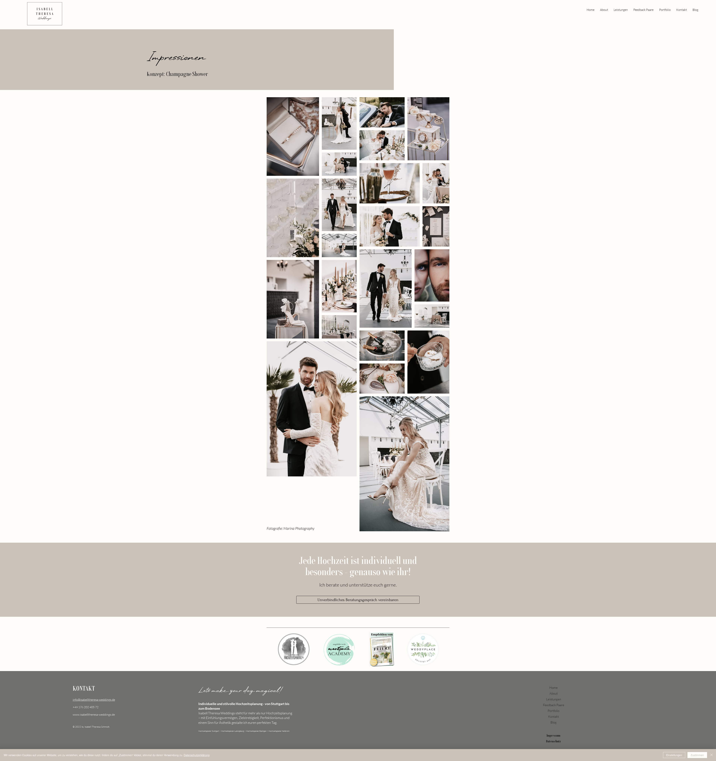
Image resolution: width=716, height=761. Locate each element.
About (553, 693)
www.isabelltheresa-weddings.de (94, 714)
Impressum (553, 735)
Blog (553, 722)
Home (553, 688)
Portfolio (553, 711)
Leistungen (553, 699)
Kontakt (553, 716)
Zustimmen (697, 755)
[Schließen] (711, 755)
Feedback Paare (553, 705)
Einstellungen (674, 755)
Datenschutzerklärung (197, 755)
